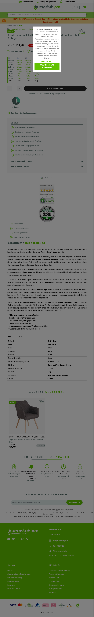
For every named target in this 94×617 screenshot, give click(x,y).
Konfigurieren (46, 61)
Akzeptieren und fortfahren (47, 66)
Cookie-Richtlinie (49, 48)
